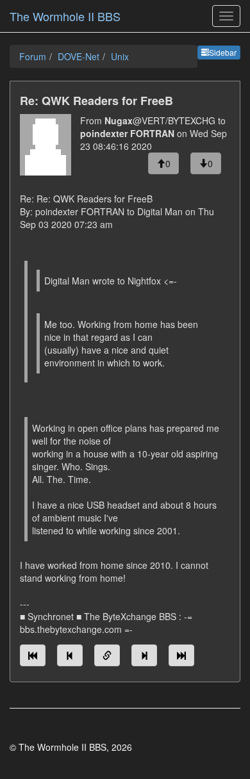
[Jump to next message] (144, 655)
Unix (120, 56)
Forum (32, 56)
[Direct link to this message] (107, 655)
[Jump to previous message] (70, 655)
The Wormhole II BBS (65, 16)
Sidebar (223, 52)
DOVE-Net (78, 56)
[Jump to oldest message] (33, 655)
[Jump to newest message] (181, 655)
